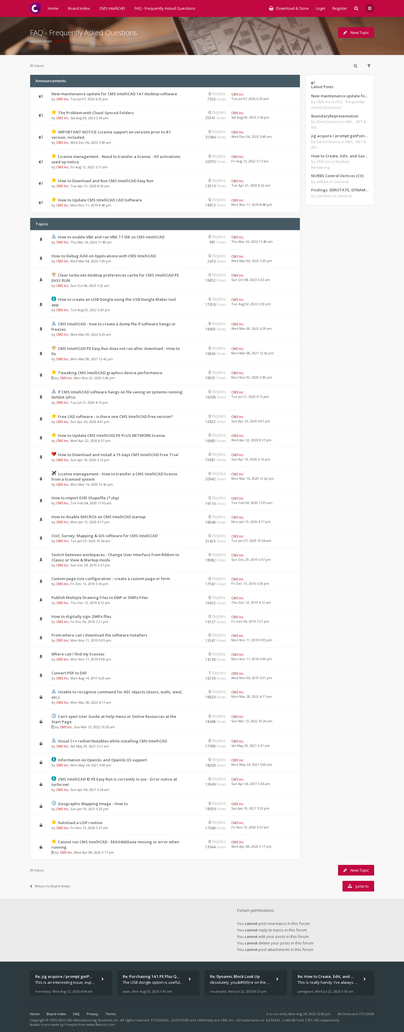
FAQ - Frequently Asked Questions (83, 32)
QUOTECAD (180, 1020)
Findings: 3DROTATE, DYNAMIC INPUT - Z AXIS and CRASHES (340, 190)
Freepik (71, 1024)
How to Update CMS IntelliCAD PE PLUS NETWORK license (111, 435)
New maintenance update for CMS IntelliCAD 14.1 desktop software (114, 93)
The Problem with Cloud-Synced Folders (96, 112)
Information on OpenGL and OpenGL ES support (102, 760)
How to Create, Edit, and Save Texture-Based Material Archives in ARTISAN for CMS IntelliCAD (340, 156)
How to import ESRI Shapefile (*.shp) (85, 497)
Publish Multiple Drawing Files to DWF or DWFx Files (99, 597)
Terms (110, 1014)
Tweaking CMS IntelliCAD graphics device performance (110, 372)
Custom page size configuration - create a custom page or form (110, 578)
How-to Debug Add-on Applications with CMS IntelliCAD (103, 256)
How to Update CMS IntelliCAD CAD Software (100, 200)
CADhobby (205, 1020)
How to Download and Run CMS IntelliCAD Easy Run (105, 180)
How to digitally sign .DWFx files (81, 616)
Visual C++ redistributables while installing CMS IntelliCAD (112, 741)
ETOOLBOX (160, 1020)
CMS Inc (61, 41)
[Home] (35, 8)
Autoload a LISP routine (80, 822)
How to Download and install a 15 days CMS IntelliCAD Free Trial (118, 454)
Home (35, 1014)
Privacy (92, 1014)
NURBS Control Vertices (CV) (337, 175)
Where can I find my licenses (77, 654)
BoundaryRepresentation (334, 116)
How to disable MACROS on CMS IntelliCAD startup (98, 516)
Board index (56, 1014)
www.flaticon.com (101, 1024)
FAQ (76, 1014)
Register (339, 8)
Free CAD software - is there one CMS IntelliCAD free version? (115, 416)
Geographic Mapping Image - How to (93, 803)
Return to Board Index (52, 886)
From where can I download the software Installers (99, 635)
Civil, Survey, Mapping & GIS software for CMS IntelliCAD (104, 535)
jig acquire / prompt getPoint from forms (340, 135)
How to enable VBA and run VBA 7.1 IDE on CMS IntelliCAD (111, 237)
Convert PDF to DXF (69, 673)
